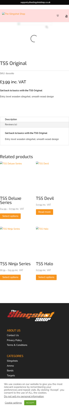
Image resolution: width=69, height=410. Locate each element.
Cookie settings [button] (13, 402)
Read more (44, 212)
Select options (10, 216)
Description (11, 119)
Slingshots (12, 361)
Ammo (10, 366)
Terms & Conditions (17, 345)
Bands (10, 370)
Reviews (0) (11, 124)
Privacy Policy (14, 340)
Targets (11, 375)
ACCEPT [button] (30, 403)
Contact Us (13, 335)
